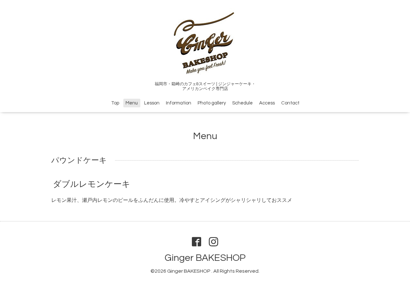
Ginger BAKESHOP (205, 258)
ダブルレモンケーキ (91, 184)
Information (178, 103)
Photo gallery (212, 103)
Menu (132, 103)
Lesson (152, 103)
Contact (290, 103)
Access (267, 103)
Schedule (242, 103)
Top (115, 103)
